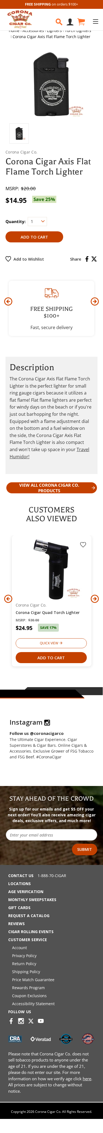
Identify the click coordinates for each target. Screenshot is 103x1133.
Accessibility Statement (33, 1003)
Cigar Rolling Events (31, 931)
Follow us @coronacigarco (37, 733)
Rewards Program (28, 987)
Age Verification (25, 891)
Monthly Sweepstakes (32, 899)
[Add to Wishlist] (83, 545)
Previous (8, 301)
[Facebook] (86, 259)
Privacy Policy (24, 955)
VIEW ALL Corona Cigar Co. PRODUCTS (49, 487)
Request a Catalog (28, 915)
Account (19, 947)
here (87, 1078)
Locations (19, 883)
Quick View (49, 643)
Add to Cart (51, 657)
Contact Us (21, 875)
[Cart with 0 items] (80, 22)
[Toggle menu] (95, 21)
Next (95, 301)
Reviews (16, 923)
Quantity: (15, 221)
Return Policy (24, 963)
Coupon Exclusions (29, 995)
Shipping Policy (26, 971)
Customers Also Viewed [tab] (51, 514)
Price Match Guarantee (33, 979)
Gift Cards (19, 907)
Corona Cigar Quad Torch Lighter (48, 612)
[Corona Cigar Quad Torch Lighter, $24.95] (51, 570)
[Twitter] (94, 259)
